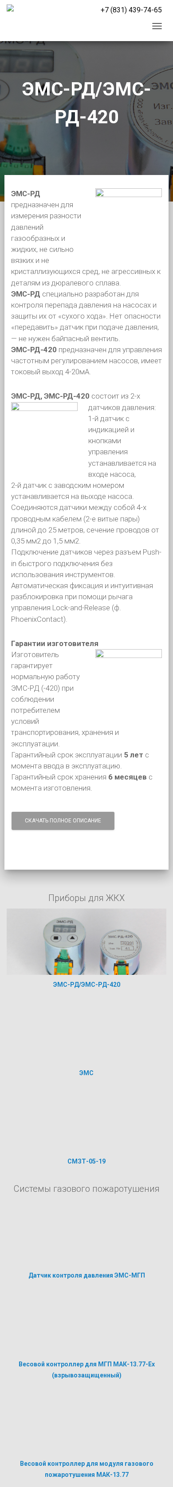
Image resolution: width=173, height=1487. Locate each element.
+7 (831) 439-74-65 (131, 10)
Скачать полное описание (63, 821)
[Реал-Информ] (10, 7)
